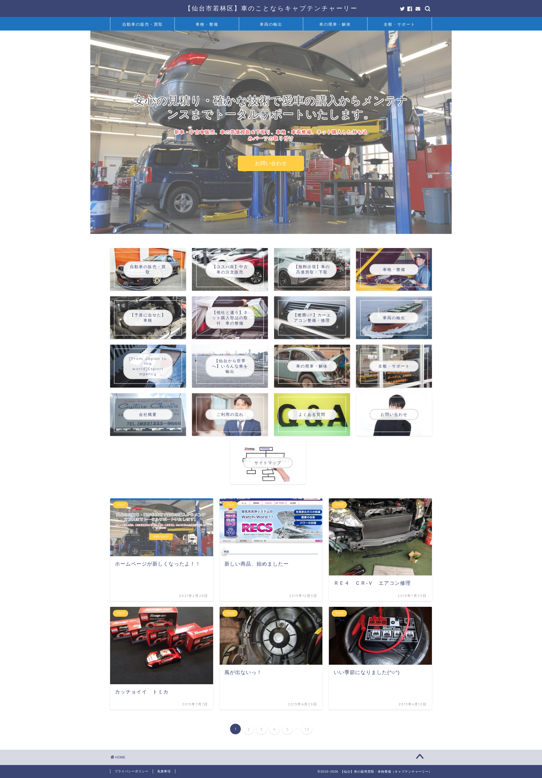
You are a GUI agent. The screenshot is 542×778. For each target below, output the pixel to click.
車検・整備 (207, 24)
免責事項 (164, 771)
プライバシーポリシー (131, 771)
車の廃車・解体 (335, 24)
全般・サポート (399, 24)
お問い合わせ (271, 163)
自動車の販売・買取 (142, 24)
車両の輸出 (271, 24)
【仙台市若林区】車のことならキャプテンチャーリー (271, 8)
